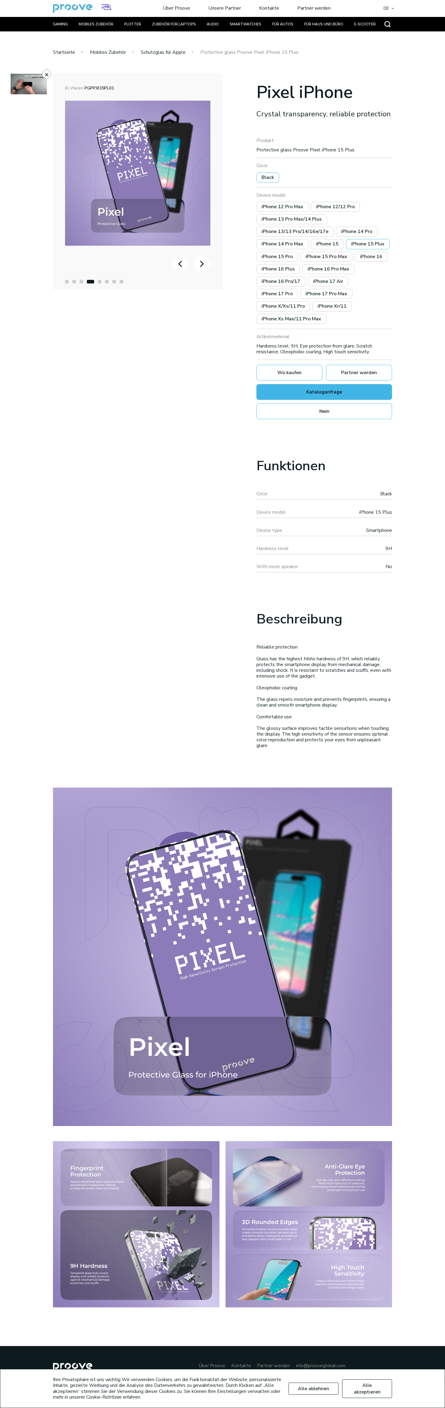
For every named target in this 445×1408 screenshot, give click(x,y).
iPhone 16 (371, 256)
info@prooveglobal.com (320, 1366)
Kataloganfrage (324, 392)
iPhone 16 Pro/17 (281, 281)
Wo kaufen (289, 372)
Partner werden (314, 8)
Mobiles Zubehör (96, 24)
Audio (213, 24)
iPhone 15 (327, 244)
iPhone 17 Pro (277, 293)
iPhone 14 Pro (356, 231)
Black (268, 177)
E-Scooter (365, 24)
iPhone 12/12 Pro (335, 206)
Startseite (64, 52)
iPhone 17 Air (328, 281)
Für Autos (282, 24)
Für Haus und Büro (323, 24)
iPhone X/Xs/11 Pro (283, 306)
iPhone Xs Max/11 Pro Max (291, 319)
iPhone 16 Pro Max (328, 269)
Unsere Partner (224, 8)
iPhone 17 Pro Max (326, 293)
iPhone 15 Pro (277, 256)
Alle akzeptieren (367, 1388)
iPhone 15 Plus (367, 244)
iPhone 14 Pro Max (282, 244)
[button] (67, 281)
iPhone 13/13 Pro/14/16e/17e (295, 231)
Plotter (132, 24)
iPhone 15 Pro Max (326, 256)
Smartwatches (245, 24)
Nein (324, 411)
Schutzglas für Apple (163, 52)
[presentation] (180, 263)
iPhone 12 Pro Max (282, 206)
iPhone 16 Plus (278, 269)
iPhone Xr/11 (332, 306)
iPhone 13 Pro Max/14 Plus (292, 219)
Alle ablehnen (313, 1388)
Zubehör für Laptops (174, 24)
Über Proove (176, 8)
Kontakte (269, 8)
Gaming (60, 24)
